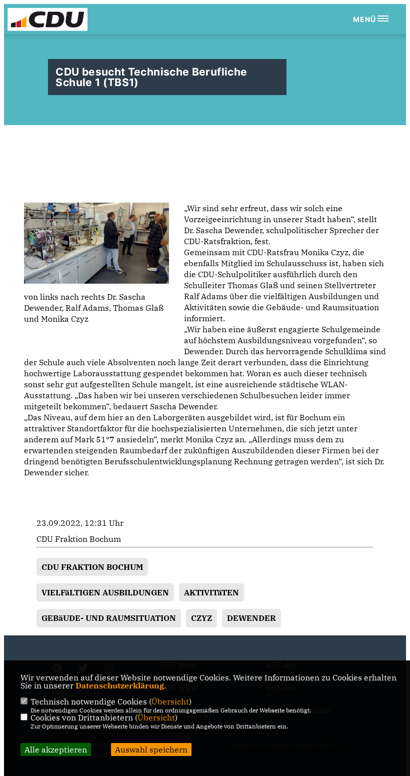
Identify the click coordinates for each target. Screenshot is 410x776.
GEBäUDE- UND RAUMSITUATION (109, 617)
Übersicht (170, 701)
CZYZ (201, 617)
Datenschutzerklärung (120, 685)
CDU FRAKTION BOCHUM (92, 566)
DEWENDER (251, 617)
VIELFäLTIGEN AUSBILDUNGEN (105, 592)
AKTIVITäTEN (211, 592)
